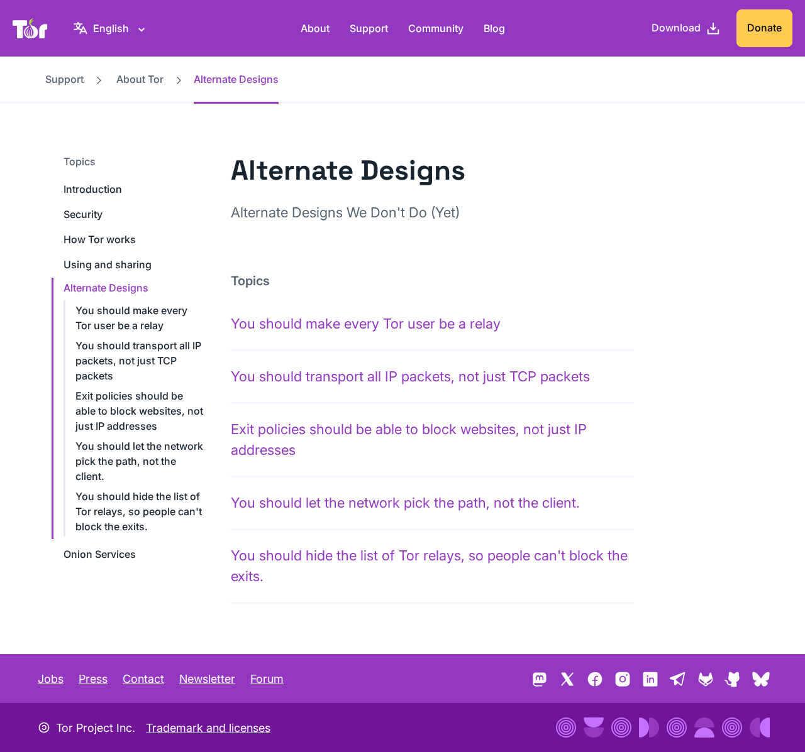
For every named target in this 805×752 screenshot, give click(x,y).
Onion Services (100, 554)
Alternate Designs (106, 287)
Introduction (93, 189)
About (315, 28)
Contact (143, 678)
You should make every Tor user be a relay (366, 323)
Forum (267, 678)
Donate (764, 27)
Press (93, 678)
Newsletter (207, 678)
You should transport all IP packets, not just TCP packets (138, 360)
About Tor (140, 79)
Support (369, 28)
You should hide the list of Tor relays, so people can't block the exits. (138, 511)
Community (436, 28)
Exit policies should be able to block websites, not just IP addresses (139, 411)
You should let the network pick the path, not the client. (139, 461)
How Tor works (100, 239)
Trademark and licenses (208, 727)
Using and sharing (108, 264)
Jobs (51, 678)
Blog (494, 28)
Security (83, 214)
